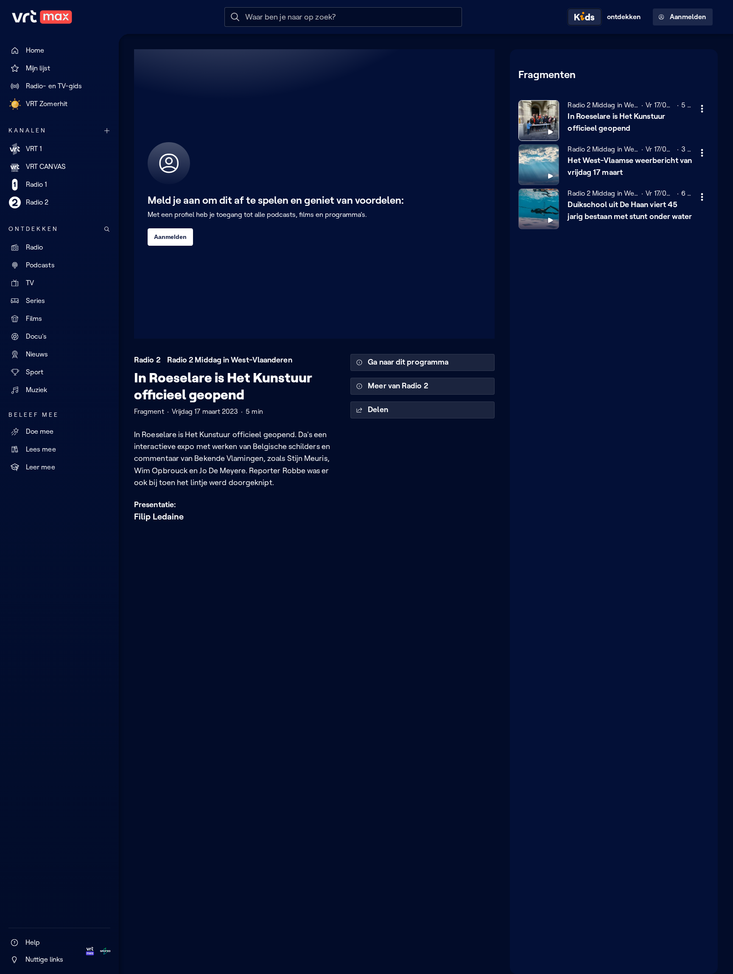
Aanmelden (688, 16)
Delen (378, 409)
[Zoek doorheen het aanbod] (107, 229)
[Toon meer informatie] (702, 108)
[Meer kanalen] (107, 131)
